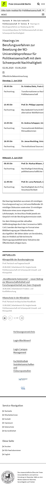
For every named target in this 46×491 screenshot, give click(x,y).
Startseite (6, 20)
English (7, 454)
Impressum (8, 423)
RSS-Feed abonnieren (12, 450)
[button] (4, 318)
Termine (24, 24)
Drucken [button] (7, 446)
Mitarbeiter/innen (11, 415)
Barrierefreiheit (10, 431)
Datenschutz (9, 427)
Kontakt (7, 419)
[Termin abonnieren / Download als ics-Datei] (23, 72)
